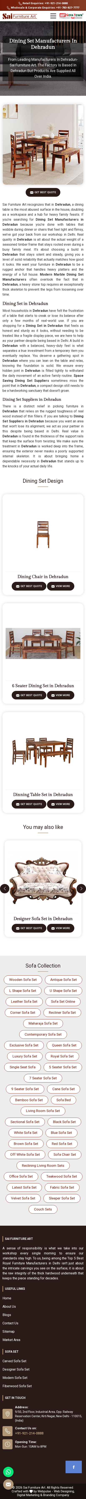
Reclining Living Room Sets (43, 1165)
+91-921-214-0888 (29, 1433)
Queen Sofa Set (64, 1045)
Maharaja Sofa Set (43, 1023)
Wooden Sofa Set (23, 980)
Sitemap (9, 1332)
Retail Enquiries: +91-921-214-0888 (45, 3)
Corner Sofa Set (22, 1012)
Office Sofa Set (21, 1176)
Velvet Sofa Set (23, 1198)
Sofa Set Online (63, 1001)
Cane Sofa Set (63, 1089)
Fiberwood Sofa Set (17, 1386)
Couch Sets (43, 1209)
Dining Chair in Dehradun (43, 576)
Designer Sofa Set (16, 1369)
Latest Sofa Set (24, 1187)
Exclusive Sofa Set (24, 1045)
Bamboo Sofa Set (29, 1100)
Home (7, 1298)
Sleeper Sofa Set (62, 1198)
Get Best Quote (45, 192)
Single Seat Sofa (22, 1067)
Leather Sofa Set (24, 1001)
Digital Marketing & (29, 1495)
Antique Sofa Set (63, 980)
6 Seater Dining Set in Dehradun (43, 685)
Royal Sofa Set (62, 1056)
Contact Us (10, 1323)
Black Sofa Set (64, 1122)
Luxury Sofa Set (25, 1056)
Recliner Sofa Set (62, 1012)
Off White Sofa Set (25, 1154)
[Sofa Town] (71, 16)
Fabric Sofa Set (62, 1187)
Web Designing (64, 1491)
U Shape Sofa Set (63, 991)
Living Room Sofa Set (43, 1111)
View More (63, 586)
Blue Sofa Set (61, 1133)
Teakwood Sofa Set (61, 1176)
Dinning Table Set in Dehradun (43, 794)
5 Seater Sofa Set (63, 1067)
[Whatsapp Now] (8, 1472)
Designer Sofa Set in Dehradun (43, 918)
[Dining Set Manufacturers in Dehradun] (43, 144)
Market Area (11, 1340)
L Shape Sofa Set (22, 991)
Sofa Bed (63, 1100)
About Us (9, 1307)
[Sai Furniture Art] (20, 16)
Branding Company (56, 1495)
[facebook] (74, 1467)
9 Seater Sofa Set (25, 1089)
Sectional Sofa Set (24, 1122)
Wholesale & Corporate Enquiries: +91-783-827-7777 (44, 7)
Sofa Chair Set (64, 1154)
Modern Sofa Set (15, 1378)
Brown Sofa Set (26, 1144)
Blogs (7, 1315)
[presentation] (4, 888)
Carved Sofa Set (14, 1361)
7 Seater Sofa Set (43, 1078)
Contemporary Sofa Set (43, 1034)
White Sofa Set (25, 1133)
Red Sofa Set (62, 1144)
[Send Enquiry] (8, 1484)
